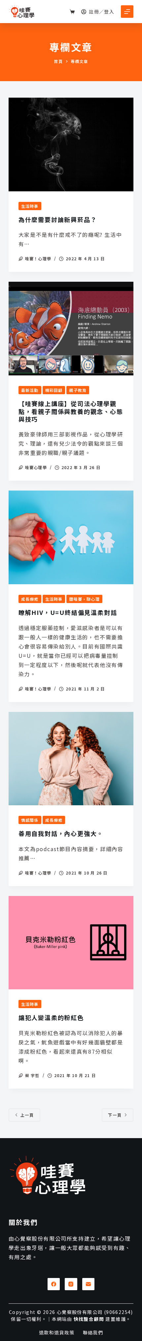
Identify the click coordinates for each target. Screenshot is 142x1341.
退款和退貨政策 (57, 1332)
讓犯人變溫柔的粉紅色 (51, 1017)
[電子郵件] (88, 1284)
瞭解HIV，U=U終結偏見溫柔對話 (67, 612)
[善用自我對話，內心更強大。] (71, 759)
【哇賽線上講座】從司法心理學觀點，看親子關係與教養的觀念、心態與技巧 (70, 411)
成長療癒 (30, 599)
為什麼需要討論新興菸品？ (57, 219)
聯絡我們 (93, 1332)
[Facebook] (54, 1284)
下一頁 (115, 1115)
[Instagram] (71, 1284)
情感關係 (30, 820)
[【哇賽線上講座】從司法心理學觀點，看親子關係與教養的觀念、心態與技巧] (71, 328)
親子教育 (78, 390)
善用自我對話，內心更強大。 (60, 833)
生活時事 (30, 206)
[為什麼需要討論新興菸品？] (71, 144)
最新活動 (30, 390)
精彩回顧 (54, 390)
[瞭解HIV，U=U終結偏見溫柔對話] (71, 537)
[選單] (127, 11)
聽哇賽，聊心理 (84, 599)
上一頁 (27, 1115)
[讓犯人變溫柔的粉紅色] (71, 943)
